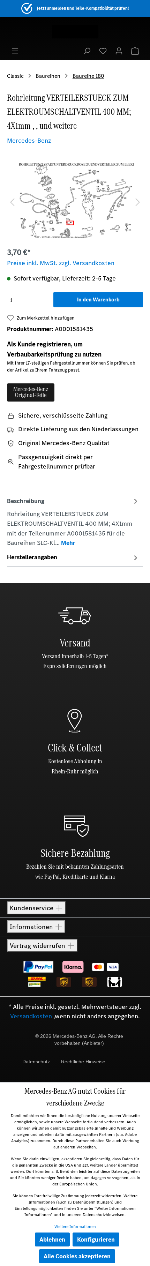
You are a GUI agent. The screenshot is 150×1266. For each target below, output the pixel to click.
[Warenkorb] (135, 50)
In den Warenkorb (98, 299)
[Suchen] (87, 50)
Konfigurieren (96, 1239)
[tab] (73, 521)
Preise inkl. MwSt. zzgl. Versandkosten (60, 263)
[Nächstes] (138, 201)
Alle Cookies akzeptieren (77, 1256)
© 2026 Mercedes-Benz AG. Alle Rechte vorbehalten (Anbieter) (79, 1039)
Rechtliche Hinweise (83, 1061)
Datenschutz (36, 1061)
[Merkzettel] (103, 50)
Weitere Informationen (75, 1226)
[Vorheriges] (12, 201)
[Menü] (15, 50)
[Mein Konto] (119, 50)
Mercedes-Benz (29, 140)
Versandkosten (31, 1016)
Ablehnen (52, 1239)
